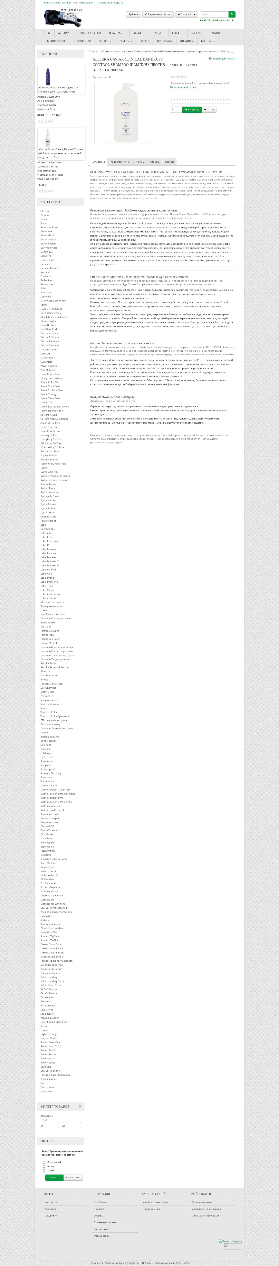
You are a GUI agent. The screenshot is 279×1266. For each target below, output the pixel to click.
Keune (137, 33)
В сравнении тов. (159, 14)
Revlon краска (48, 1058)
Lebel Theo (46, 586)
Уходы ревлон (48, 1079)
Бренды (207, 41)
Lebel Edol (46, 537)
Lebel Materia (48, 557)
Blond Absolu (47, 235)
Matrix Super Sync (50, 806)
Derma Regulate (49, 341)
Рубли (132, 14)
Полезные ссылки (105, 1222)
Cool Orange (47, 529)
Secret (145, 41)
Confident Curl (48, 329)
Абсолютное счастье (52, 602)
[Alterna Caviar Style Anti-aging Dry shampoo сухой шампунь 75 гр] (47, 76)
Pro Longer (46, 696)
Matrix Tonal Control (52, 810)
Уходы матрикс (49, 822)
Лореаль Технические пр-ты (57, 655)
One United (46, 1009)
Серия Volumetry (50, 724)
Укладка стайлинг (51, 969)
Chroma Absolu (49, 239)
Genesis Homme (49, 268)
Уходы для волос (50, 973)
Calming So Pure (49, 427)
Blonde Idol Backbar (51, 928)
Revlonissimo (47, 1062)
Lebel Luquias (48, 549)
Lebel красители (50, 594)
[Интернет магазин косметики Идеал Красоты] (59, 14)
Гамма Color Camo (51, 944)
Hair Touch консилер (52, 614)
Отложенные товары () (110, 2)
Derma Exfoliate (49, 337)
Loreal (196, 33)
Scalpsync (46, 765)
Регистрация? (86, 2)
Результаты (73, 1177)
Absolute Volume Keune (53, 317)
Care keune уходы (50, 313)
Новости (99, 1209)
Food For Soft (47, 842)
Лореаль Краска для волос (56, 618)
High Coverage (48, 1034)
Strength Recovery (50, 773)
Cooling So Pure (49, 435)
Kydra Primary (48, 504)
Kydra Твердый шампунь (55, 480)
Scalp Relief (47, 1013)
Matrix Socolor (48, 785)
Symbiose (45, 296)
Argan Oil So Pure (50, 423)
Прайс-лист (101, 1202)
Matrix (217, 33)
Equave (44, 1030)
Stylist (43, 223)
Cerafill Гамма (48, 993)
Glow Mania (47, 846)
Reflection (46, 280)
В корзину (193, 109)
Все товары (165, 41)
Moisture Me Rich (50, 875)
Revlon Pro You (48, 1050)
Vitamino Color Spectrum (54, 716)
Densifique (46, 251)
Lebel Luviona (48, 553)
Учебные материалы (156, 1202)
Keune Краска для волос (54, 406)
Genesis (45, 264)
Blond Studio (47, 622)
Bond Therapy (48, 740)
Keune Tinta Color (50, 398)
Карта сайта (101, 1229)
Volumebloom (48, 781)
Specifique (46, 292)
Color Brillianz (48, 325)
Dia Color (45, 626)
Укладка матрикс (50, 818)
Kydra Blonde (48, 488)
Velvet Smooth (48, 366)
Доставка (50, 1209)
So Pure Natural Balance (54, 419)
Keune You (46, 402)
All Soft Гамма (48, 989)
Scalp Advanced (49, 700)
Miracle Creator (49, 871)
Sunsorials (46, 777)
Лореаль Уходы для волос (55, 659)
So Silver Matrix (49, 891)
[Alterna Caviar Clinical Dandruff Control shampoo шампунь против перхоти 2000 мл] (125, 112)
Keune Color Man (50, 382)
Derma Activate (49, 333)
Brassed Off (47, 826)
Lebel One (46, 573)
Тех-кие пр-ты (48, 520)
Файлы (140, 161)
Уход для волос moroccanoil (56, 912)
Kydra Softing (48, 508)
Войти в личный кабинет (57, 2)
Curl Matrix (46, 834)
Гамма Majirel (48, 643)
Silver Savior (47, 357)
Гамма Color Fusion (51, 948)
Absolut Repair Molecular (54, 667)
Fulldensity (46, 753)
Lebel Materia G (49, 561)
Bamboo (45, 215)
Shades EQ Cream (50, 936)
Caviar (44, 219)
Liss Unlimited (48, 687)
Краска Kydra (48, 484)
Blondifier (45, 671)
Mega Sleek (47, 867)
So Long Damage (50, 887)
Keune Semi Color (50, 386)
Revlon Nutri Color (50, 1046)
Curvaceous (47, 997)
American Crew (90, 33)
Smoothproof (47, 769)
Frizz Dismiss (47, 1005)
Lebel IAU (45, 545)
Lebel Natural (48, 569)
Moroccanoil (56, 41)
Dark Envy (46, 838)
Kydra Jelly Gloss (49, 496)
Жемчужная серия (51, 606)
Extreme (45, 1001)
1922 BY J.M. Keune (51, 308)
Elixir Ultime (47, 260)
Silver (43, 708)
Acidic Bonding (48, 977)
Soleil (43, 288)
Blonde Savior (48, 321)
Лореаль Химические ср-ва (56, 728)
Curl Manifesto (48, 247)
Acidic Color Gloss (50, 985)
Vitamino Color (48, 712)
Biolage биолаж (49, 736)
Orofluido (84, 41)
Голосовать (54, 1177)
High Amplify (47, 850)
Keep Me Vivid (48, 863)
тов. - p (187, 14)
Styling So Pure (48, 455)
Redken (104, 41)
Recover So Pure (49, 451)
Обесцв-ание (48, 516)
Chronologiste (48, 243)
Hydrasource (47, 757)
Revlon (125, 41)
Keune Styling (48, 394)
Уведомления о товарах (206, 1209)
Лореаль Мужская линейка (56, 647)
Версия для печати (224, 58)
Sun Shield (46, 361)
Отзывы (155, 161)
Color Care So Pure (51, 431)
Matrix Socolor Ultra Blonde (56, 802)
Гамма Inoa (47, 634)
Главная (93, 51)
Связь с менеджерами (205, 1215)
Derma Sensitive (49, 345)
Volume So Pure (49, 459)
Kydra (157, 33)
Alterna (64, 33)
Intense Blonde (48, 1038)
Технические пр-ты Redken (56, 960)
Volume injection (49, 1017)
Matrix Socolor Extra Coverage (57, 793)
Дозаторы (187, 41)
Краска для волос (50, 924)
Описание (99, 161)
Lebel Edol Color (49, 541)
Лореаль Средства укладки (56, 651)
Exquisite (45, 749)
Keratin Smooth (49, 349)
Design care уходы (51, 378)
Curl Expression (49, 675)
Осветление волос (51, 956)
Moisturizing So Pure (52, 447)
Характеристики (120, 161)
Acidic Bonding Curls (52, 981)
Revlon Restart (48, 1054)
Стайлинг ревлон (50, 1070)
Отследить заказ (202, 1202)
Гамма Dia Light (49, 630)
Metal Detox (47, 692)
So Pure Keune (48, 414)
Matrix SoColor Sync (51, 797)
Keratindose (47, 761)
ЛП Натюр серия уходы (54, 720)
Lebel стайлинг (49, 598)
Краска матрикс (49, 814)
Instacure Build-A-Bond (53, 859)
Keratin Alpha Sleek (51, 683)
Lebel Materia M (49, 565)
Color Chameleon (50, 374)
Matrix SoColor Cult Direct (55, 789)
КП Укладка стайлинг (53, 300)
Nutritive (45, 272)
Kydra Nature (48, 500)
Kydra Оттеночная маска (55, 476)
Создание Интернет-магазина (105, 1262)
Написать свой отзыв (183, 87)
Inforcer (44, 679)
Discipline (45, 256)
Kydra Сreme (47, 512)
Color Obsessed (49, 830)
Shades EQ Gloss (50, 940)
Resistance (46, 284)
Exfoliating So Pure (51, 443)
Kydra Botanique (49, 492)
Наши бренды (151, 1209)
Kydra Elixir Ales (49, 471)
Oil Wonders (47, 879)
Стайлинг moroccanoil (53, 907)
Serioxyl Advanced (50, 704)
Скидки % (51, 1215)
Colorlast (45, 744)
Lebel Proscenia (49, 581)
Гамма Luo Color (50, 639)
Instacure (45, 854)
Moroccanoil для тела (53, 903)
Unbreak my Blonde (51, 895)
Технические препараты (55, 1075)
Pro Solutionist (48, 883)
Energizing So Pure (51, 439)
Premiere (45, 276)
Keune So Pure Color (52, 390)
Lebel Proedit (47, 577)
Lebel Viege (47, 590)
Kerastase (115, 33)
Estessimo (46, 533)
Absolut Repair (48, 663)
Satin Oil (45, 353)
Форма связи (101, 1235)
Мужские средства (51, 965)
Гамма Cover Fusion (52, 952)
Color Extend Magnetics (53, 1022)
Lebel (176, 33)
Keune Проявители (51, 410)
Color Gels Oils (48, 932)
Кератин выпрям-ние (53, 463)
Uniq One (45, 1066)
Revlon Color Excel (50, 1042)
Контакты (51, 1202)
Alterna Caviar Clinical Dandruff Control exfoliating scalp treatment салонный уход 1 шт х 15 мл (50, 171)
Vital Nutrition (48, 370)
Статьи (169, 161)
